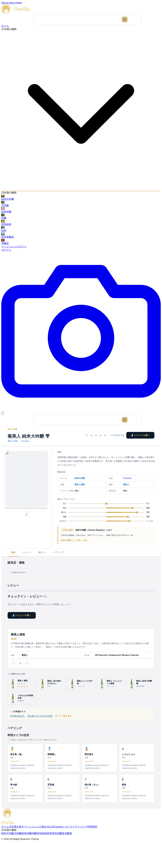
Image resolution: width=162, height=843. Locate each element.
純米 (49, 833)
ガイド (23, 246)
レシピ (15, 246)
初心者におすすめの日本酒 (40, 716)
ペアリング (58, 552)
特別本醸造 (58, 833)
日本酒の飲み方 (17, 716)
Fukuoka (25, 441)
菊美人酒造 (13, 441)
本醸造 (68, 833)
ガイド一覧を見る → (64, 716)
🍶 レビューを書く (140, 435)
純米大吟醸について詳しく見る (74, 540)
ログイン (6, 250)
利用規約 (92, 826)
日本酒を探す (16, 826)
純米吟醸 (27, 833)
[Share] (26, 514)
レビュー (26, 552)
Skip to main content (11, 2)
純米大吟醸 (12, 429)
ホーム (5, 25)
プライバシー (79, 826)
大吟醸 (18, 833)
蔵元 (41, 552)
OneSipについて (63, 826)
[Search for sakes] (125, 19)
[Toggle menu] (2, 413)
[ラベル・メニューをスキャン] (81, 410)
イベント (6, 246)
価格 (13, 552)
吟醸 (34, 833)
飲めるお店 (48, 826)
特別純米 (42, 833)
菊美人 (126, 484)
